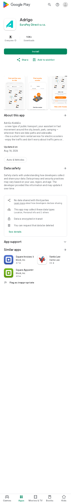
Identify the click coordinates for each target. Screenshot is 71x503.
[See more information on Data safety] (65, 168)
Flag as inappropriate (19, 282)
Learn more (19, 203)
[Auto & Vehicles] (15, 159)
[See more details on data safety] (15, 232)
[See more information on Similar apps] (65, 250)
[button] (15, 40)
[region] (35, 38)
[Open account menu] (65, 5)
